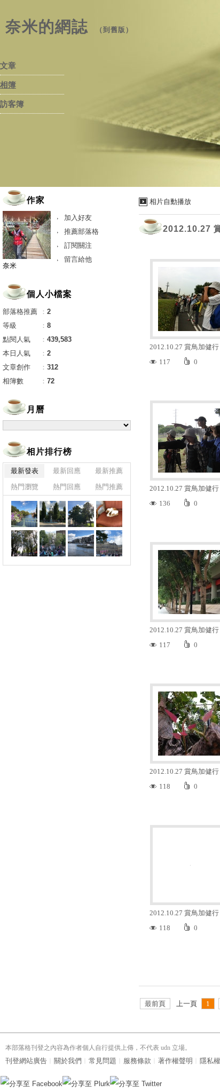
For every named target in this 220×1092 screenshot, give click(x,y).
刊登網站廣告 (26, 1061)
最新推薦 (109, 471)
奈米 (10, 266)
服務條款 (137, 1061)
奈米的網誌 (46, 26)
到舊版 (114, 30)
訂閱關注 (78, 245)
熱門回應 (67, 487)
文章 (8, 65)
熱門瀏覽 (24, 487)
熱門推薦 (109, 487)
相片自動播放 (170, 202)
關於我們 (68, 1061)
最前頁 (155, 1004)
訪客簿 (12, 104)
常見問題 (102, 1061)
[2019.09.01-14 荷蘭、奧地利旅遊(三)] (24, 514)
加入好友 (78, 218)
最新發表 (24, 471)
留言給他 (78, 259)
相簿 (8, 85)
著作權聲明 (175, 1061)
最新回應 (67, 471)
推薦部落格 (81, 231)
